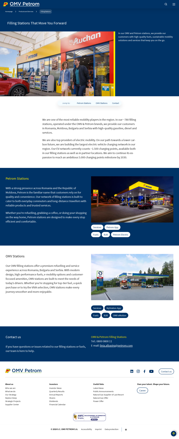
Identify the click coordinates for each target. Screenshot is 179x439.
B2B (106, 234)
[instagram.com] (138, 371)
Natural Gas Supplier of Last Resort (108, 394)
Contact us (166, 371)
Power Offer (98, 401)
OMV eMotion (119, 315)
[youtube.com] (151, 371)
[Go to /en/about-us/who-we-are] (126, 429)
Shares (52, 398)
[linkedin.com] (131, 371)
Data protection (111, 429)
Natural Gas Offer (100, 398)
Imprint (98, 429)
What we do (10, 391)
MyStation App (114, 308)
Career (142, 390)
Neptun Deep (11, 398)
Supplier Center (12, 404)
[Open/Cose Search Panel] (166, 4)
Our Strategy (10, 394)
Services (97, 227)
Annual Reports (56, 394)
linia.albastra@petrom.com (116, 345)
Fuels (96, 234)
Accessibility (86, 429)
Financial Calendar (57, 404)
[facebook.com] (144, 371)
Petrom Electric (120, 234)
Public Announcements (103, 391)
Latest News (98, 388)
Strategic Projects (13, 401)
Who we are (10, 388)
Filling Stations (46, 11)
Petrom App (112, 227)
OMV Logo (7, 3)
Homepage (9, 11)
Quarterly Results (56, 391)
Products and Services (26, 11)
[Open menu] (174, 4)
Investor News (55, 388)
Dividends (53, 401)
